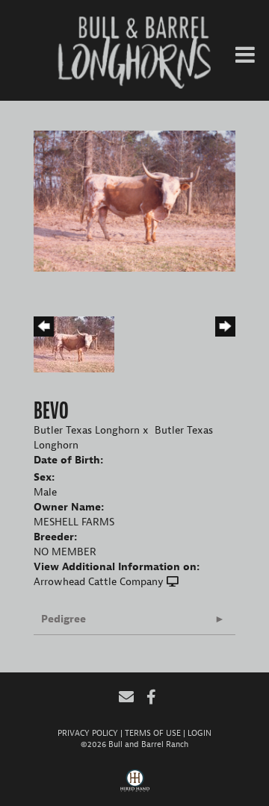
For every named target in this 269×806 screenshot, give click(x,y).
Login (199, 733)
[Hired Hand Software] (134, 785)
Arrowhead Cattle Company (99, 581)
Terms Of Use (153, 733)
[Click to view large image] (134, 200)
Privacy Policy (88, 733)
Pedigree (63, 619)
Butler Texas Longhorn (87, 430)
